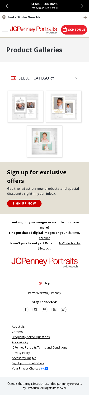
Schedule (76, 30)
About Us (18, 327)
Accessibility (20, 342)
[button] (7, 6)
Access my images (24, 358)
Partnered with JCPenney (44, 293)
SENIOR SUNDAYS (44, 4)
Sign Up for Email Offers (28, 363)
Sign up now (24, 203)
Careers (17, 332)
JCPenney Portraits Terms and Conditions (39, 347)
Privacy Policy (21, 353)
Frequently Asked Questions (31, 337)
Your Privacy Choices (26, 368)
